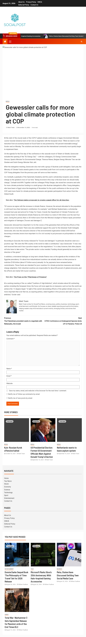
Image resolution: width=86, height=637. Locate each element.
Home (6, 478)
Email (9, 376)
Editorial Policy (23, 5)
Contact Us (34, 5)
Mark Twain (11, 127)
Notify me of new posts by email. (20, 398)
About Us (21, 2)
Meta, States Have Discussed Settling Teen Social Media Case (60, 36)
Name (9, 369)
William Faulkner (23, 584)
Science (7, 490)
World (7, 101)
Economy (7, 487)
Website (9, 383)
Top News (8, 481)
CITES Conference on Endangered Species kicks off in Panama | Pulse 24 (63, 321)
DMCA (40, 2)
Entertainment (9, 498)
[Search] (81, 42)
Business (59, 569)
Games (6, 614)
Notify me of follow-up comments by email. (24, 394)
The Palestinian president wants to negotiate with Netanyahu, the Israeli (23, 321)
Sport (6, 495)
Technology (8, 493)
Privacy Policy (31, 2)
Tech (32, 569)
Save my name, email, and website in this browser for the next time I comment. (37, 391)
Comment (10, 339)
